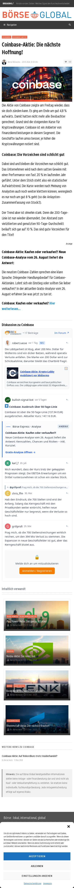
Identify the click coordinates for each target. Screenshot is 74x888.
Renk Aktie (19, 686)
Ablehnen (37, 866)
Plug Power (12, 616)
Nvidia (10, 651)
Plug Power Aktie (28, 616)
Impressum (47, 883)
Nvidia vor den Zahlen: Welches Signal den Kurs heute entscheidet (43, 3)
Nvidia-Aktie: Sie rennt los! (20, 656)
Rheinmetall (13, 721)
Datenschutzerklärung (32, 883)
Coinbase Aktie (20, 37)
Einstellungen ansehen (37, 875)
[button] (68, 826)
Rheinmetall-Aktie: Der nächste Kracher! (27, 725)
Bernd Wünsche (14, 62)
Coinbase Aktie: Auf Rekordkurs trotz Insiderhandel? (29, 756)
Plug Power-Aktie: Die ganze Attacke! (26, 621)
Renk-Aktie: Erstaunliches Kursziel (24, 691)
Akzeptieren (37, 856)
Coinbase (7, 37)
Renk (9, 686)
